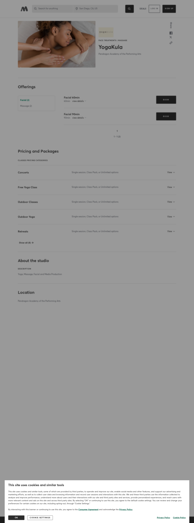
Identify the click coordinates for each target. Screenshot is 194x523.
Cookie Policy (179, 518)
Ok (16, 518)
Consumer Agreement (88, 510)
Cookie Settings (40, 518)
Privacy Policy (126, 510)
